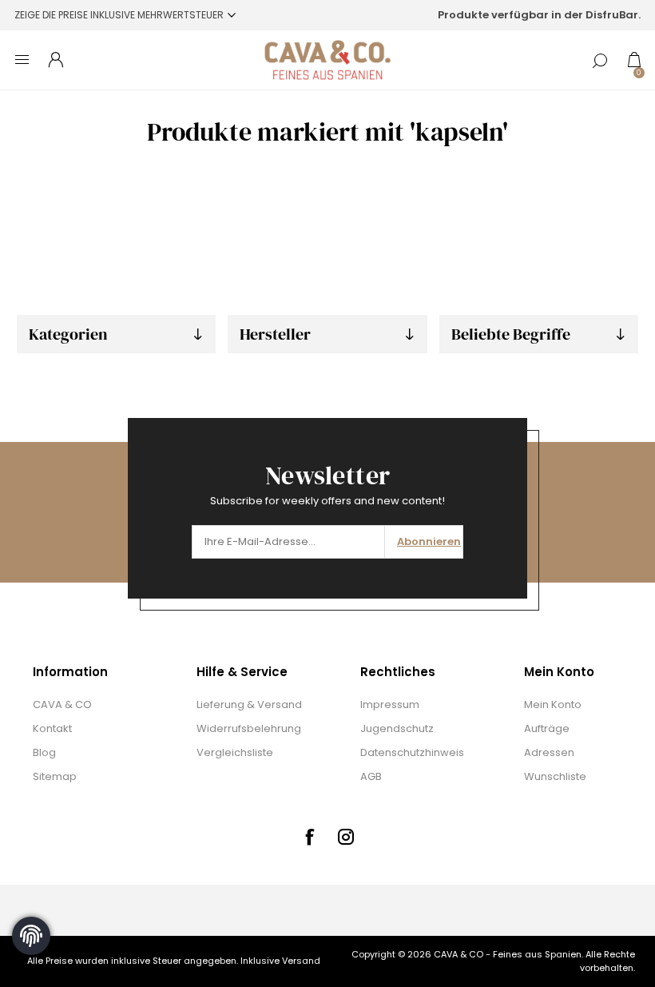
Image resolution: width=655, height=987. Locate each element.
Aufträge (547, 728)
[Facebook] (309, 837)
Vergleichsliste (234, 752)
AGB (371, 776)
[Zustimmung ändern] (31, 936)
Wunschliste (555, 776)
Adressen (549, 752)
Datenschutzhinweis (412, 752)
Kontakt (52, 728)
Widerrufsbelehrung (248, 728)
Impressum (389, 704)
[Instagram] (346, 837)
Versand (301, 960)
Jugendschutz (397, 728)
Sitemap (55, 776)
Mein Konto (553, 704)
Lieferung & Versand (249, 704)
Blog (44, 752)
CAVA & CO (62, 704)
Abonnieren (429, 541)
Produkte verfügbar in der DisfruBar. (539, 14)
